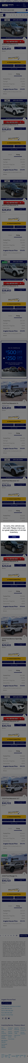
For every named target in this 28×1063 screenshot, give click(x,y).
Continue (14, 536)
